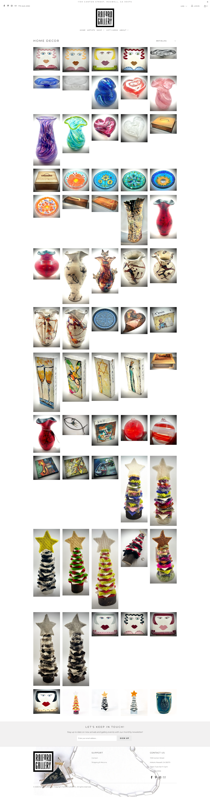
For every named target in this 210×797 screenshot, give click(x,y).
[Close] (147, 381)
